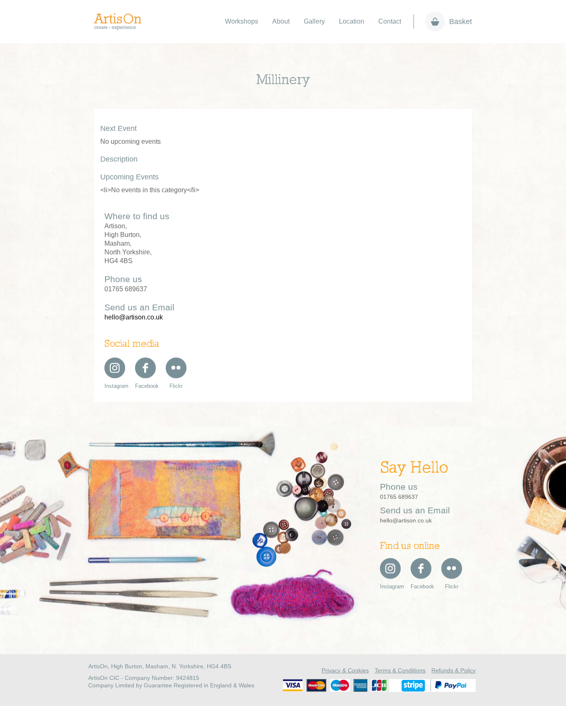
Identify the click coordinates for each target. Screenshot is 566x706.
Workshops (241, 21)
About (281, 21)
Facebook (145, 386)
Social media (131, 344)
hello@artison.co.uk (133, 317)
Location (351, 21)
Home (122, 21)
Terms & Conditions (400, 670)
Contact (389, 21)
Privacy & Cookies (345, 670)
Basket (460, 21)
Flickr (176, 386)
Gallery (314, 21)
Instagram (114, 386)
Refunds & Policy (453, 670)
